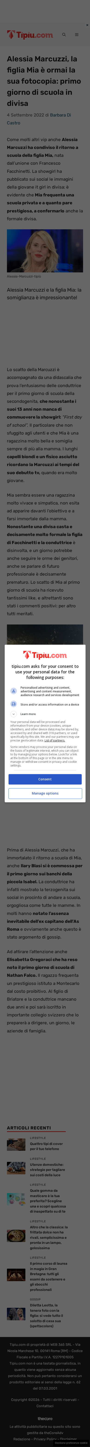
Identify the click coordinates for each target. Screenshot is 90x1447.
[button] (45, 714)
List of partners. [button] (55, 740)
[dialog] (45, 723)
